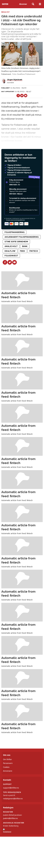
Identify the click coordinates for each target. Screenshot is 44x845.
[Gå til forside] (5, 4)
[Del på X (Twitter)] (22, 95)
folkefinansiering (14, 232)
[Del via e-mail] (25, 95)
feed (22, 251)
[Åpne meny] (40, 4)
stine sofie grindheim (16, 241)
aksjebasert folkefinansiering (22, 237)
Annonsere (7, 771)
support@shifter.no (11, 788)
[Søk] (33, 4)
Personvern (8, 763)
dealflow (10, 251)
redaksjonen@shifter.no (13, 798)
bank (25, 246)
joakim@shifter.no (10, 818)
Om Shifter (7, 759)
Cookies (6, 767)
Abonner (23, 4)
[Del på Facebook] (18, 95)
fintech (33, 251)
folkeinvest (11, 256)
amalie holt (11, 246)
